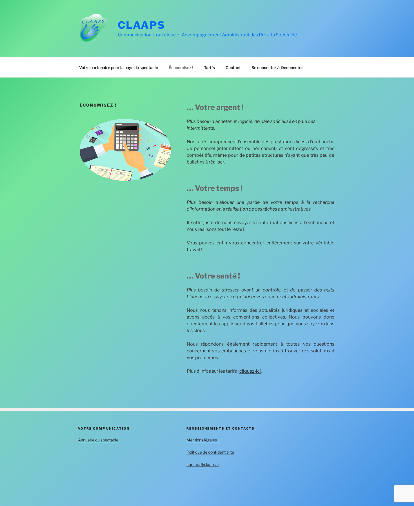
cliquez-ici (250, 371)
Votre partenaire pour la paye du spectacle (118, 67)
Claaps (141, 25)
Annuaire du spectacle (98, 439)
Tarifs (209, 67)
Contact (233, 67)
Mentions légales (201, 439)
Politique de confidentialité (210, 452)
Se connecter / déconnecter (277, 67)
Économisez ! (181, 67)
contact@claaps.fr (202, 464)
